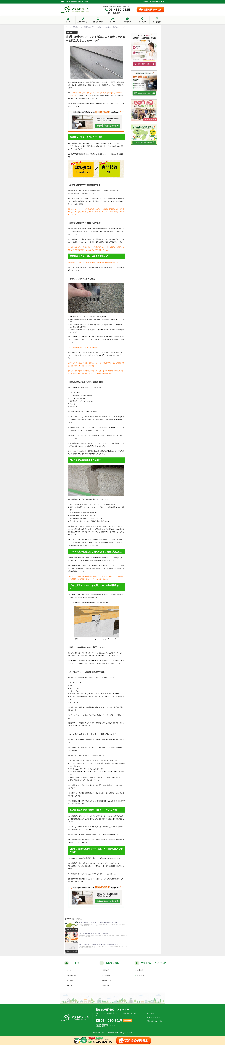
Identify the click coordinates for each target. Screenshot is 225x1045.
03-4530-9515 (119, 9)
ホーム (69, 970)
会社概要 (140, 970)
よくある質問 (106, 975)
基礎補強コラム (107, 980)
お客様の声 (105, 970)
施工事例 (70, 980)
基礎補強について (71, 32)
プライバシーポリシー (153, 1017)
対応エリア (105, 985)
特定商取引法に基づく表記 (154, 1021)
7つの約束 (140, 975)
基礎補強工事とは (73, 975)
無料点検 (70, 985)
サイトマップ (151, 1013)
